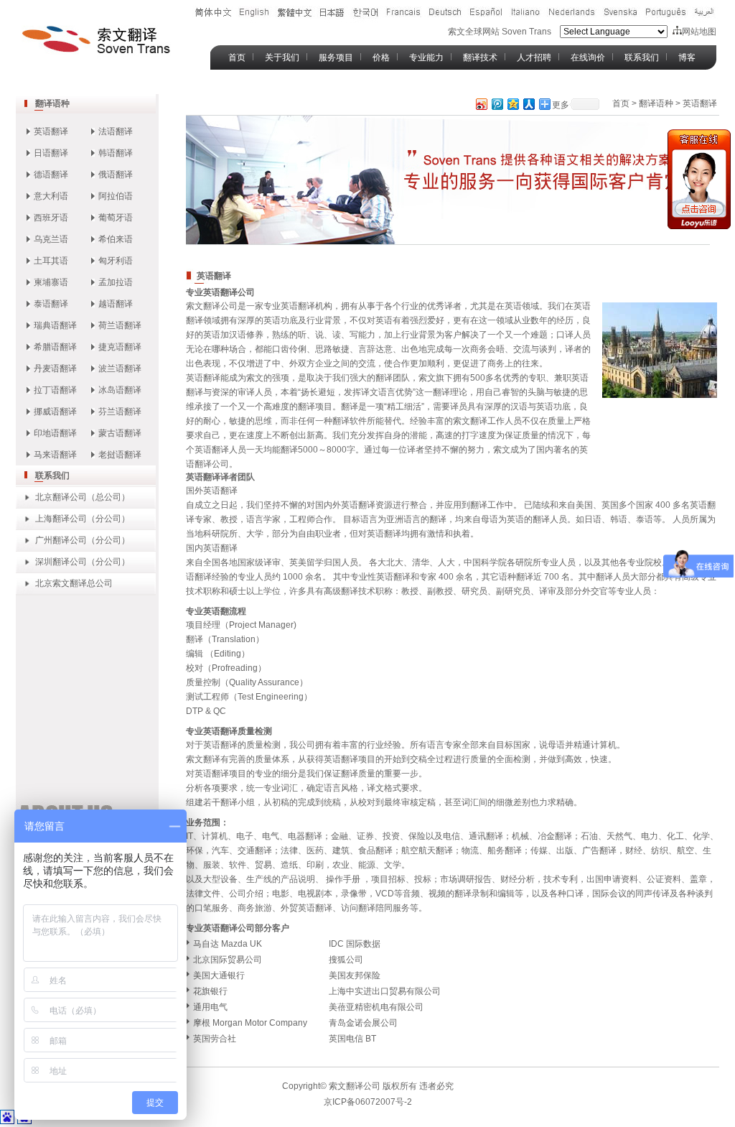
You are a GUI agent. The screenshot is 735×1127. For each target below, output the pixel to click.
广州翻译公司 (61, 540)
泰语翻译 (51, 304)
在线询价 (588, 57)
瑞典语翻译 (55, 325)
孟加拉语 (115, 282)
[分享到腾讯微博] (497, 104)
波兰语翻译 (119, 368)
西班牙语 (51, 218)
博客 (687, 57)
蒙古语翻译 (119, 433)
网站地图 (699, 32)
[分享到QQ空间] (512, 104)
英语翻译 (51, 131)
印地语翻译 (55, 433)
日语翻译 (51, 153)
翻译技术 (480, 57)
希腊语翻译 (55, 347)
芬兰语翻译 (119, 412)
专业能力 (426, 57)
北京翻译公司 (61, 497)
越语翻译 (115, 304)
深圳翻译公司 (61, 562)
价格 (381, 57)
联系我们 (641, 57)
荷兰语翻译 (119, 325)
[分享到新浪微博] (481, 104)
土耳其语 (51, 261)
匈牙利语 (115, 261)
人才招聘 (534, 57)
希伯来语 (115, 239)
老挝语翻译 (119, 455)
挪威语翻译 (55, 412)
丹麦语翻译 (55, 368)
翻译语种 (52, 103)
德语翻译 (51, 175)
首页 (236, 57)
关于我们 (282, 57)
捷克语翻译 (119, 347)
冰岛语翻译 (119, 390)
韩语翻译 (115, 153)
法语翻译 (115, 131)
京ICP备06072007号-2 (368, 1102)
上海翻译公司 (61, 519)
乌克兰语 (51, 239)
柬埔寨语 (51, 282)
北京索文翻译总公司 (74, 583)
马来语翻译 (55, 455)
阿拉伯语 (115, 196)
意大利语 (51, 196)
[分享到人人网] (528, 104)
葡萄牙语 (115, 218)
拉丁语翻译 (55, 390)
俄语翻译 (115, 175)
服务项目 (336, 57)
